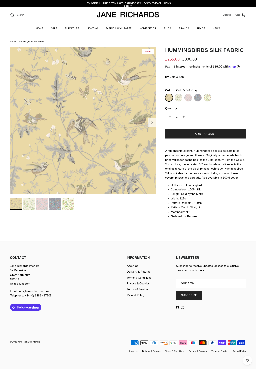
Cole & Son (177, 76)
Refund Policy (135, 295)
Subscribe (189, 295)
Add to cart (205, 133)
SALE (54, 28)
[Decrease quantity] (168, 116)
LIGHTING (92, 28)
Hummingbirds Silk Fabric (31, 41)
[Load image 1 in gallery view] (83, 120)
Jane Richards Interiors (29, 342)
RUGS (167, 28)
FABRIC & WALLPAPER (119, 28)
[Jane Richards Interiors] (128, 15)
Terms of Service (137, 289)
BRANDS (184, 28)
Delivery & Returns (138, 271)
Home (13, 41)
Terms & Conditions (139, 277)
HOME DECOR (148, 28)
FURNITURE (72, 28)
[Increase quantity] (184, 116)
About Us (132, 265)
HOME (39, 28)
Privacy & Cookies (138, 283)
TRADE (201, 28)
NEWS (216, 28)
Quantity (171, 108)
